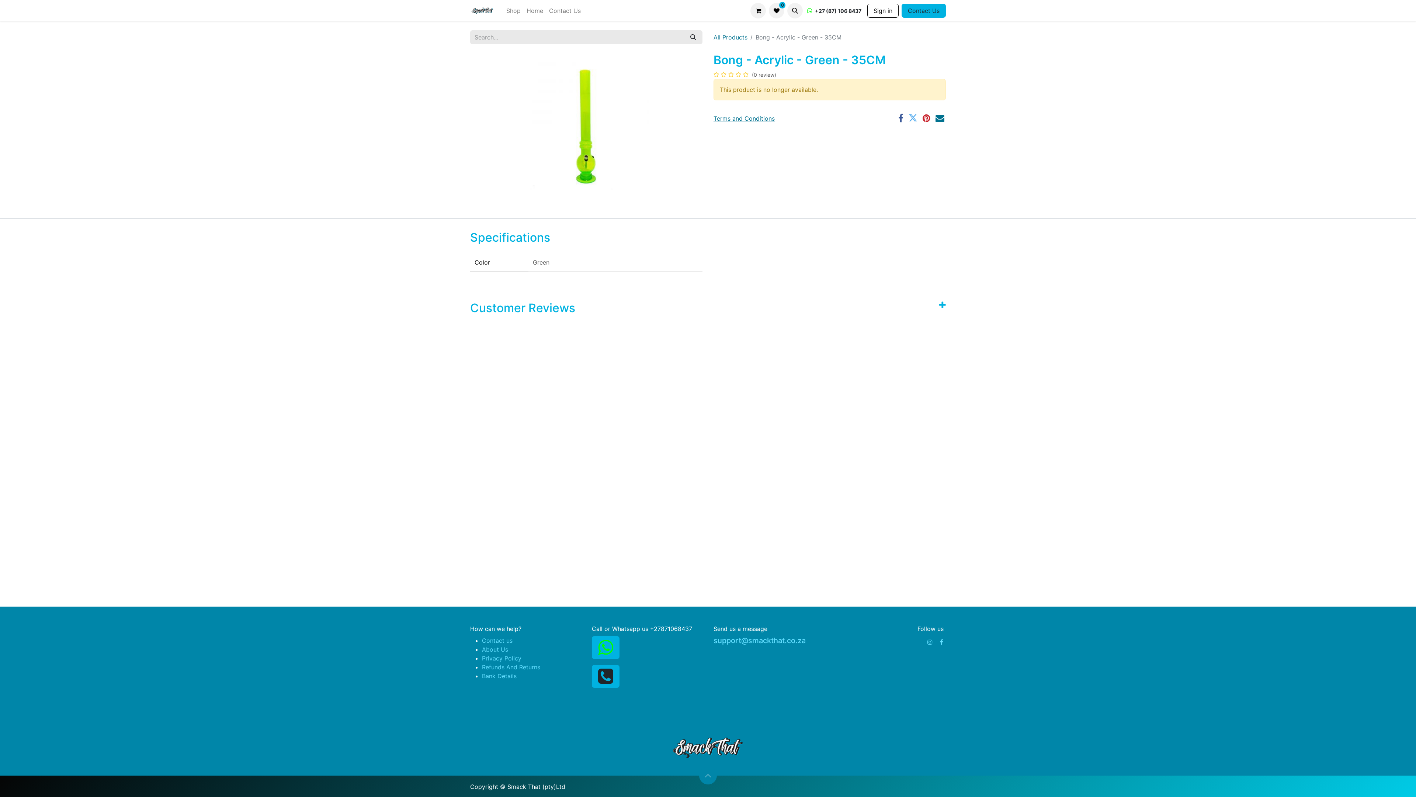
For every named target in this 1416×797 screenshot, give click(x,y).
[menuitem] (513, 10)
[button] (795, 10)
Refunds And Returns (511, 667)
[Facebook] (941, 642)
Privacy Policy (501, 658)
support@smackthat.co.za (760, 640)
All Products (730, 37)
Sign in (883, 10)
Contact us (497, 640)
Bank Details (499, 676)
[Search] (693, 37)
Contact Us (924, 10)
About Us (495, 649)
